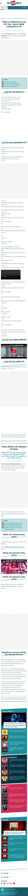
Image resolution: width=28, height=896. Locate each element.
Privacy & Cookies (14, 892)
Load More (14, 705)
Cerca (23, 7)
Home (2, 18)
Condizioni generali (5, 892)
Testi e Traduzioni (8, 18)
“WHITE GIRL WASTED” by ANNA (13, 547)
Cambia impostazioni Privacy (7, 893)
